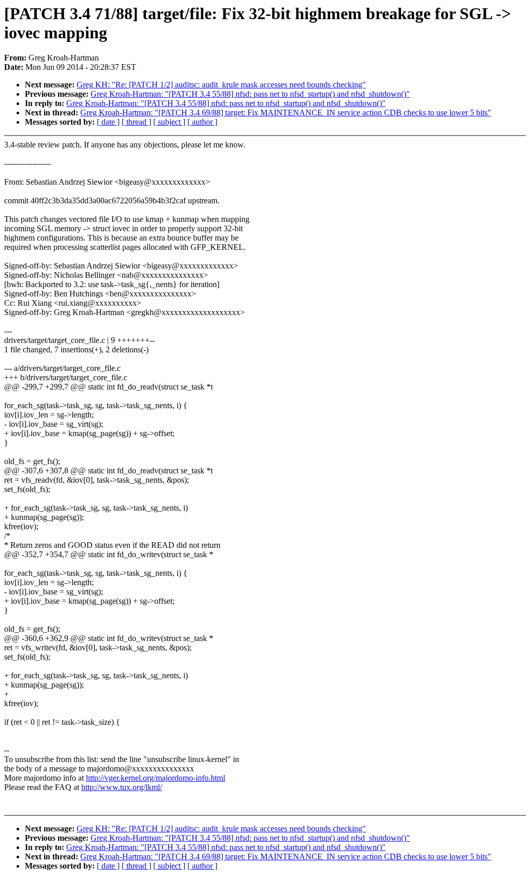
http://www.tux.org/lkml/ (121, 787)
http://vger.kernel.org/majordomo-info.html (155, 777)
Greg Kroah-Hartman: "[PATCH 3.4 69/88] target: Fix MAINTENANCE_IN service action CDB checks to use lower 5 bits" (285, 112)
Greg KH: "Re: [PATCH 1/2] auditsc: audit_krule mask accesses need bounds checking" (221, 84)
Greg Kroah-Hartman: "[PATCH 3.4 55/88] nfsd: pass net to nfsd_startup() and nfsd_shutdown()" (250, 94)
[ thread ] (136, 121)
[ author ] (202, 121)
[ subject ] (169, 121)
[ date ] (108, 121)
